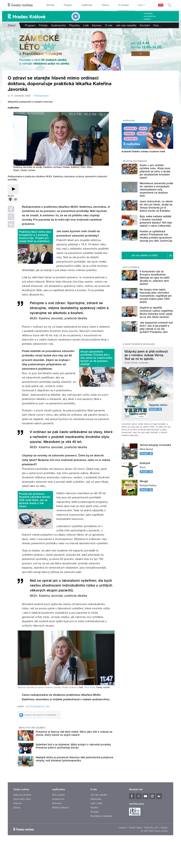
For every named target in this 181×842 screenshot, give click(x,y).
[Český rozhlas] (20, 5)
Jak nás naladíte (126, 25)
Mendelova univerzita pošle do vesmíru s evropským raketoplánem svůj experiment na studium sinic (156, 189)
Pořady (43, 25)
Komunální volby (22, 799)
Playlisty (74, 25)
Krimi (142, 128)
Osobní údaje (135, 827)
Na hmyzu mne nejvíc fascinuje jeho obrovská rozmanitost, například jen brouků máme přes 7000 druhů (156, 295)
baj (47, 706)
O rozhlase (123, 5)
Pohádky (128, 134)
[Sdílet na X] (11, 216)
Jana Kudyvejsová (34, 706)
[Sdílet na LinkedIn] (11, 224)
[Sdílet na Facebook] (11, 209)
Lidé (86, 25)
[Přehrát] (13, 189)
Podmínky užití (151, 827)
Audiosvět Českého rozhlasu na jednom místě (143, 151)
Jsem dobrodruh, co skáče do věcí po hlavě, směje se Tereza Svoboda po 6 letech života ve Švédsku (156, 206)
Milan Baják (89, 687)
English (164, 827)
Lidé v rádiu (96, 803)
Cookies (122, 827)
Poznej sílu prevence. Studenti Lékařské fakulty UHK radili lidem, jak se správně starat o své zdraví (34, 500)
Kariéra (94, 807)
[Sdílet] (15, 199)
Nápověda (95, 799)
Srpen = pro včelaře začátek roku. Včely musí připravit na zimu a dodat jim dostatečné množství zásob (155, 171)
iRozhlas (50, 5)
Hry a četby (129, 128)
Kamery (147, 19)
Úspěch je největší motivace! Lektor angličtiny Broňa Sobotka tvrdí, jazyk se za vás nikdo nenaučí (156, 312)
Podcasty (57, 803)
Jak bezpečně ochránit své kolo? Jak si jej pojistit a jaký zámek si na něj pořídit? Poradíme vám (156, 327)
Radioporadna (41, 95)
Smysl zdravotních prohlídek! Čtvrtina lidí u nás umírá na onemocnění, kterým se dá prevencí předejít (96, 358)
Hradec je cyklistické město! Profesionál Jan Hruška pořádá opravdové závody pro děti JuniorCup (156, 236)
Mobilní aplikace (60, 807)
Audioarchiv (150, 16)
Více (157, 25)
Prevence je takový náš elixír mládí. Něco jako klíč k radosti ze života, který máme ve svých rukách (74, 733)
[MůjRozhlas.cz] (13, 108)
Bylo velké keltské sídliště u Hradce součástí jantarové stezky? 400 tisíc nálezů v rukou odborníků (156, 221)
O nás (109, 25)
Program (68, 5)
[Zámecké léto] (90, 49)
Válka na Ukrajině (22, 794)
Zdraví (12, 25)
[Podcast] (10, 199)
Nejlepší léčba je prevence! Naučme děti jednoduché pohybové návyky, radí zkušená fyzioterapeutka (74, 759)
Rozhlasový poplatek (101, 816)
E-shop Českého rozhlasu (139, 344)
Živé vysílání (129, 139)
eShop (16, 807)
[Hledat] (169, 5)
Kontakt (145, 25)
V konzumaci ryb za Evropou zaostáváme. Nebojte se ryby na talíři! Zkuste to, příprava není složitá (154, 277)
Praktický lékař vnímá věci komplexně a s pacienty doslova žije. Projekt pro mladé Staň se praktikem (35, 236)
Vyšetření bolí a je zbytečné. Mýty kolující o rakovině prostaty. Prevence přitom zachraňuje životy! (73, 746)
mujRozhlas (86, 5)
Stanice (105, 5)
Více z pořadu (131, 267)
